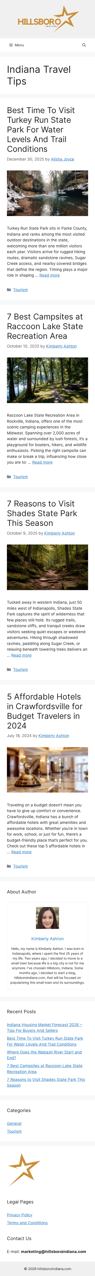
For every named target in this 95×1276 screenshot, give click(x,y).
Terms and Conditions (27, 1222)
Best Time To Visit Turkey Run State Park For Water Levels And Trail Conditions (41, 129)
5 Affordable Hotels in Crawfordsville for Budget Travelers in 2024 (45, 711)
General (14, 1123)
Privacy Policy (19, 1215)
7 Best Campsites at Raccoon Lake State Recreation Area (45, 326)
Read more (49, 275)
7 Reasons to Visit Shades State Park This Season (42, 513)
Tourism (20, 289)
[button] (84, 45)
